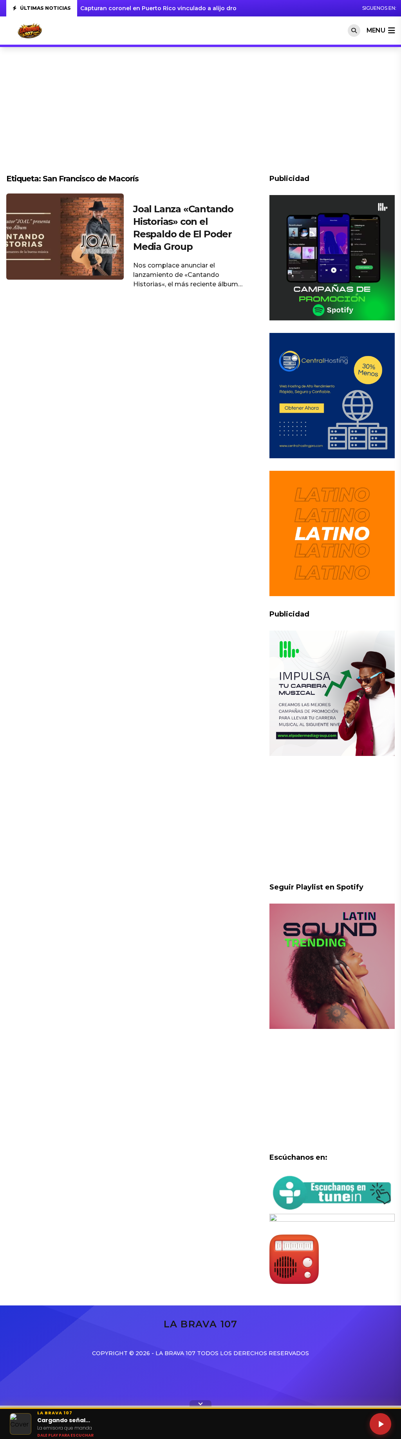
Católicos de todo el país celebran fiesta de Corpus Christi (164, 8)
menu (376, 30)
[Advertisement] (200, 114)
